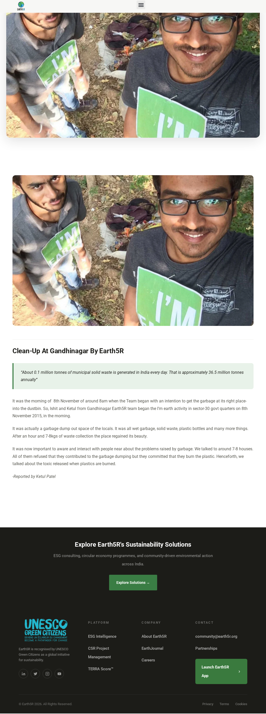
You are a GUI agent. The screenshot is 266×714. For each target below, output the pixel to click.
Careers (148, 660)
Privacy (207, 704)
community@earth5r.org (216, 636)
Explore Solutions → (133, 582)
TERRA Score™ (100, 669)
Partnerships (206, 648)
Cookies (241, 704)
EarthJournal (152, 648)
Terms (224, 704)
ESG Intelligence (102, 636)
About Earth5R (154, 636)
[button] (141, 5)
